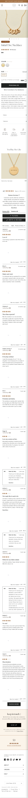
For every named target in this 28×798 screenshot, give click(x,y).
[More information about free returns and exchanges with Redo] (25, 80)
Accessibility (5, 789)
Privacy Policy (14, 789)
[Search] (19, 5)
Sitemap (15, 791)
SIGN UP (14, 725)
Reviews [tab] (5, 212)
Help (5, 774)
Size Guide (24, 71)
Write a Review (17, 220)
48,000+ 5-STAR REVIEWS (14, 745)
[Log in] (22, 5)
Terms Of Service (6, 791)
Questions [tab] (14, 212)
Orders (6, 769)
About (6, 765)
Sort (13, 225)
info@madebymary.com (15, 607)
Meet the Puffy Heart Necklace (14, 1)
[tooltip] (19, 195)
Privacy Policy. (20, 731)
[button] (14, 208)
